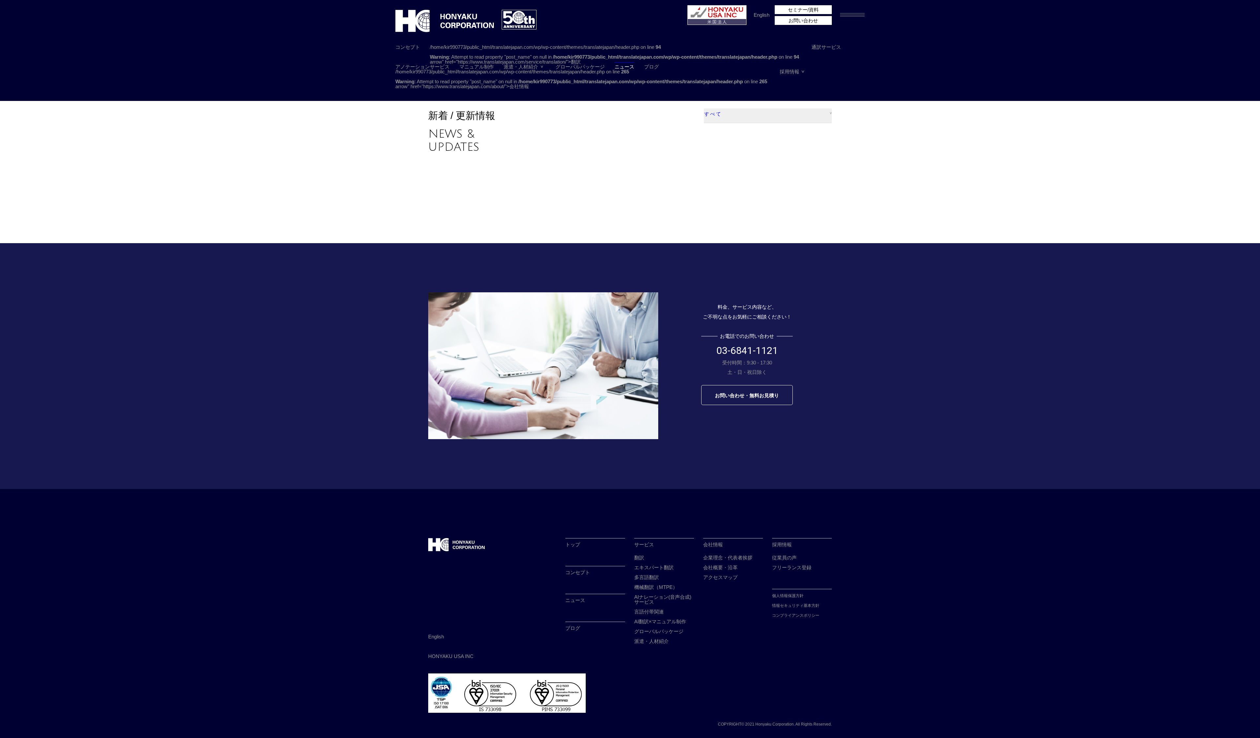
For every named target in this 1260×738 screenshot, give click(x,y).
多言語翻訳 (646, 577)
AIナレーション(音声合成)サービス (662, 599)
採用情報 (789, 71)
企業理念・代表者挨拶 (727, 557)
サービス (644, 544)
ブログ (651, 66)
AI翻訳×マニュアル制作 (660, 621)
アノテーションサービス (422, 66)
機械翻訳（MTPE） (656, 587)
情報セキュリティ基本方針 (795, 605)
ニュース (624, 66)
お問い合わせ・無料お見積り (747, 395)
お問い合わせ (803, 20)
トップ (572, 544)
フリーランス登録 (791, 567)
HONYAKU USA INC (450, 656)
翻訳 (639, 557)
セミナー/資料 (803, 9)
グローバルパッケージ (580, 66)
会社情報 (713, 544)
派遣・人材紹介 (521, 66)
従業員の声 (784, 557)
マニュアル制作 (476, 66)
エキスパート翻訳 (654, 567)
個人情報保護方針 (788, 595)
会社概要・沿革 (720, 567)
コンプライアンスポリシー (795, 615)
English (761, 14)
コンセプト (407, 47)
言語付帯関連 (649, 611)
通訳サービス (826, 47)
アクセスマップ (720, 577)
